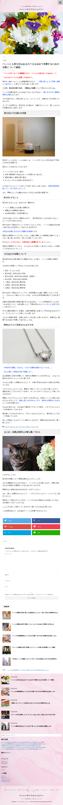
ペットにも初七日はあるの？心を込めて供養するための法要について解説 (32, 680)
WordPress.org (5, 781)
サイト (6, 586)
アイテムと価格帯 (35, 790)
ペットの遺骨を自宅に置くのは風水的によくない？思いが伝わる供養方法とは (35, 612)
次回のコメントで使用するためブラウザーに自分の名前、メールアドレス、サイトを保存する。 (29, 594)
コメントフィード (6, 779)
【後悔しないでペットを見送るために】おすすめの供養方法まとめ (30, 703)
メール (7, 580)
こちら (4, 507)
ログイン (3, 776)
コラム (5, 541)
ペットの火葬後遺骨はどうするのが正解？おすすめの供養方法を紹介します (34, 635)
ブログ (33, 791)
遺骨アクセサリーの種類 (23, 790)
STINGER (49, 801)
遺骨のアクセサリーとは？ (10, 790)
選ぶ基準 (52, 790)
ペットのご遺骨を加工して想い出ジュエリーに (31, 798)
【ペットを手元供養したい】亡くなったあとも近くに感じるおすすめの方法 (33, 714)
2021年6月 (4, 763)
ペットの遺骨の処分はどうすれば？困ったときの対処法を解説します (31, 726)
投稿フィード (5, 777)
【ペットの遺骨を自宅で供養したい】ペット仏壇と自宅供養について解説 (33, 647)
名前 (7, 574)
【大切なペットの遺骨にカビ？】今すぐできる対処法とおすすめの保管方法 (34, 659)
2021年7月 (4, 761)
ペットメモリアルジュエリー (31, 9)
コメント (8, 554)
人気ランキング (44, 790)
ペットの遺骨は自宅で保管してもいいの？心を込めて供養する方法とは (33, 624)
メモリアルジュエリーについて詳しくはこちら (21, 427)
